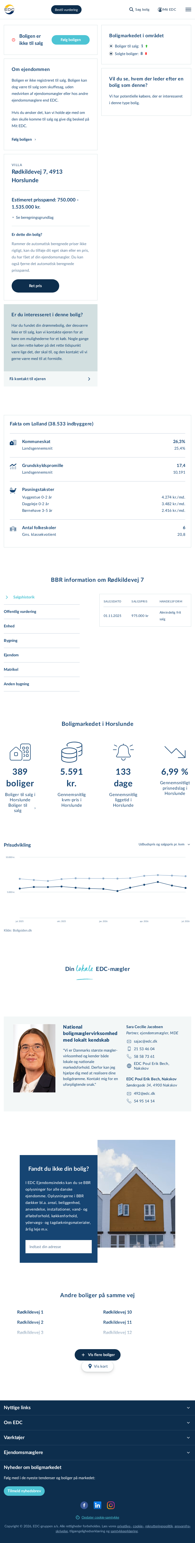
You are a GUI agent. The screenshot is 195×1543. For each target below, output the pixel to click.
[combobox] (58, 1246)
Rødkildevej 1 (30, 1312)
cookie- (138, 1526)
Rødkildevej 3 (30, 1333)
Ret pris (35, 286)
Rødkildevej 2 (30, 1322)
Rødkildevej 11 (117, 1322)
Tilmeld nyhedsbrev (24, 1491)
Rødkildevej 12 (117, 1333)
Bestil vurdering (66, 10)
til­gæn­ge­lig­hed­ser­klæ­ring (87, 1531)
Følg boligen (71, 40)
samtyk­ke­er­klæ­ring (124, 1531)
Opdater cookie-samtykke (100, 1517)
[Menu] (188, 9)
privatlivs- (124, 1526)
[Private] (9, 9)
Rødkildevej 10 (117, 1312)
